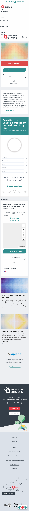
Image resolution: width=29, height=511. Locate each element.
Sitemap (14, 468)
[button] (23, 37)
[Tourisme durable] (26, 38)
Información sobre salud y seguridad (14, 460)
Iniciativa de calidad (14, 451)
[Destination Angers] (10, 36)
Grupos (14, 447)
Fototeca (14, 437)
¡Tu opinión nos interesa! (14, 456)
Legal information (14, 464)
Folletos (14, 441)
